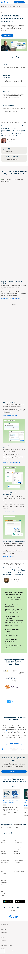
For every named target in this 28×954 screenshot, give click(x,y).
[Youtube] (9, 833)
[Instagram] (11, 833)
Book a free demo (14, 771)
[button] (11, 787)
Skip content (5, 781)
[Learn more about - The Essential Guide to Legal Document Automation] (11, 803)
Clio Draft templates (10, 731)
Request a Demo (19, 2)
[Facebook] (1, 833)
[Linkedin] (6, 833)
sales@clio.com (5, 825)
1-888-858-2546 (17, 824)
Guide (4, 804)
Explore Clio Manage (14, 743)
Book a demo (7, 35)
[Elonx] (4, 833)
